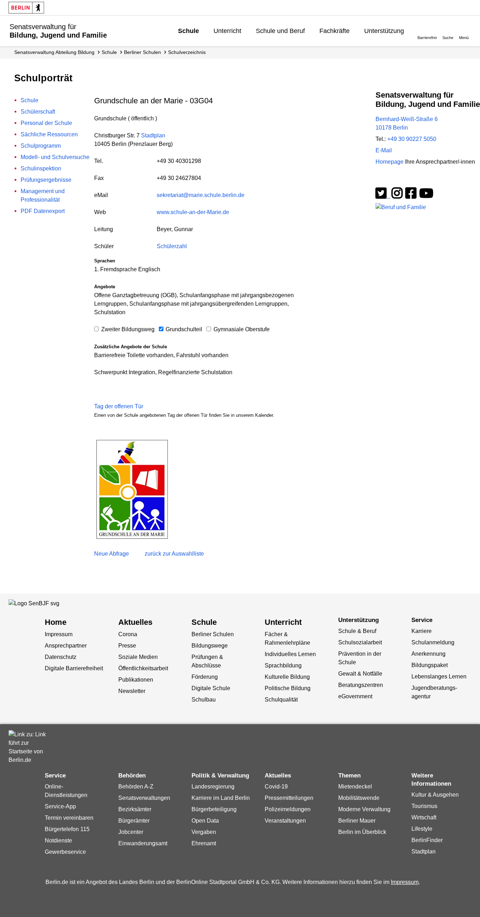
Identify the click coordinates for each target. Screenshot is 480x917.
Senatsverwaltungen (144, 798)
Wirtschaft (423, 817)
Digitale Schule (211, 688)
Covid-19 (276, 787)
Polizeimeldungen (288, 809)
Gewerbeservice (65, 852)
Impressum (58, 634)
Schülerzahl (172, 246)
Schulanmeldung (432, 642)
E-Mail (384, 150)
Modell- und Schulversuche (55, 157)
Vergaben (204, 832)
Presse (127, 646)
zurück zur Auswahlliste (174, 554)
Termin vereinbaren (69, 818)
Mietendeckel (355, 787)
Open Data (205, 821)
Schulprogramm (41, 146)
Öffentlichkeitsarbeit (143, 668)
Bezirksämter (134, 809)
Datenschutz (60, 657)
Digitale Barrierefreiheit (74, 668)
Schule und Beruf (280, 30)
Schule (188, 30)
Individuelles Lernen (290, 654)
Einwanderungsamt (142, 843)
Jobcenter (130, 832)
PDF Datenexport (43, 211)
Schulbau (204, 700)
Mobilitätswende (358, 798)
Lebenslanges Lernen (438, 676)
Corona (127, 634)
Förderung (205, 677)
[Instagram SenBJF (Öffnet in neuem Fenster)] (397, 196)
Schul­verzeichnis (187, 52)
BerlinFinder (427, 840)
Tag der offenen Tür (118, 406)
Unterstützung (384, 30)
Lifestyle (421, 829)
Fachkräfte (334, 30)
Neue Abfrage (111, 554)
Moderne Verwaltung (364, 809)
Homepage (425, 162)
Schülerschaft (38, 112)
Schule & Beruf (357, 631)
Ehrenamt (204, 843)
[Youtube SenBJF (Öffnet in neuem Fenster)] (426, 196)
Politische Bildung (288, 688)
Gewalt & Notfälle (360, 674)
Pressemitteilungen (289, 798)
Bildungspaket (429, 665)
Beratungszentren (360, 685)
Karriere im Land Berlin (221, 798)
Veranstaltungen (285, 821)
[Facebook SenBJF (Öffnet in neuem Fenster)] (410, 196)
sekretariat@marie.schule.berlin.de (200, 195)
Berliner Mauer (357, 821)
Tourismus (424, 806)
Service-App (60, 806)
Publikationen (135, 680)
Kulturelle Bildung (287, 677)
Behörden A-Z (135, 787)
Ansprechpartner (66, 646)
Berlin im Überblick (362, 832)
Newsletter (131, 691)
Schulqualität (281, 700)
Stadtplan (153, 135)
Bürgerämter (134, 821)
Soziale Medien (138, 657)
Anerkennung (428, 654)
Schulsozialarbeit (360, 642)
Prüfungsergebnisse (46, 180)
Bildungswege (210, 646)
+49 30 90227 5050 (411, 139)
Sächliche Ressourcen (49, 134)
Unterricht (227, 30)
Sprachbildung (283, 665)
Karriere (421, 631)
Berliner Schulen (142, 52)
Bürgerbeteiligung (214, 809)
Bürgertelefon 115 (67, 829)
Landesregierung (213, 787)
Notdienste (58, 840)
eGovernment (355, 696)
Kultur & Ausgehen (435, 795)
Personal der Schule (46, 123)
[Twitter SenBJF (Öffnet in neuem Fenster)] (383, 196)
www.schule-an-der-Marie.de (193, 212)
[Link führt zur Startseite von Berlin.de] (30, 747)
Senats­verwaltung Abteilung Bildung (54, 52)
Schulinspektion (41, 168)
